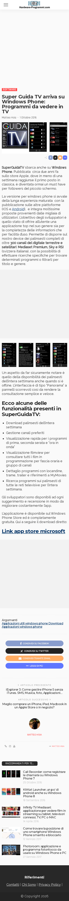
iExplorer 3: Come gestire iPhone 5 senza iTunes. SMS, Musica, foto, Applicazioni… (34, 691)
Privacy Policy (50, 885)
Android (18, 209)
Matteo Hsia (9, 117)
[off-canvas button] (6, 5)
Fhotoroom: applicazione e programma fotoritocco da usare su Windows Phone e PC (44, 850)
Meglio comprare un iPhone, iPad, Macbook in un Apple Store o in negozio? (34, 705)
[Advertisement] (34, 45)
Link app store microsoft (33, 531)
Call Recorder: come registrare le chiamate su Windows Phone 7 (44, 775)
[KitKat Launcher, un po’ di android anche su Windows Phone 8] (11, 791)
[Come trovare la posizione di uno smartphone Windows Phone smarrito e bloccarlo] (11, 832)
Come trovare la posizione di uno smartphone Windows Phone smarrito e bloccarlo (43, 832)
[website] (6, 746)
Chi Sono (29, 885)
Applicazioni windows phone (22, 626)
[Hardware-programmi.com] (34, 4)
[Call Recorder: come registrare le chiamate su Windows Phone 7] (11, 773)
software (9, 89)
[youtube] (14, 746)
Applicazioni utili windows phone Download (32, 623)
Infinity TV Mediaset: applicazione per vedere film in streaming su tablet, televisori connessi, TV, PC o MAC (44, 812)
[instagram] (10, 746)
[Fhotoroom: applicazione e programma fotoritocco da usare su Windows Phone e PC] (11, 850)
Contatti (12, 885)
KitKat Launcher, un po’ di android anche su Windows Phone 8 (42, 793)
